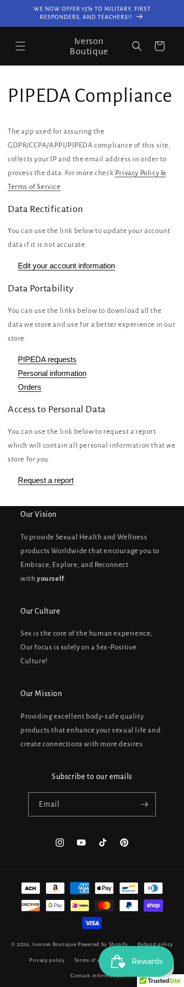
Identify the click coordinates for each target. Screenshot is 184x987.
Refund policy (155, 944)
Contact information (97, 975)
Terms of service (94, 960)
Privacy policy (47, 960)
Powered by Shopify (103, 944)
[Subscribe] (144, 804)
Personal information (52, 373)
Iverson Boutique (54, 944)
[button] (20, 46)
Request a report (46, 480)
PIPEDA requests (47, 359)
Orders (29, 387)
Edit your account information (66, 265)
